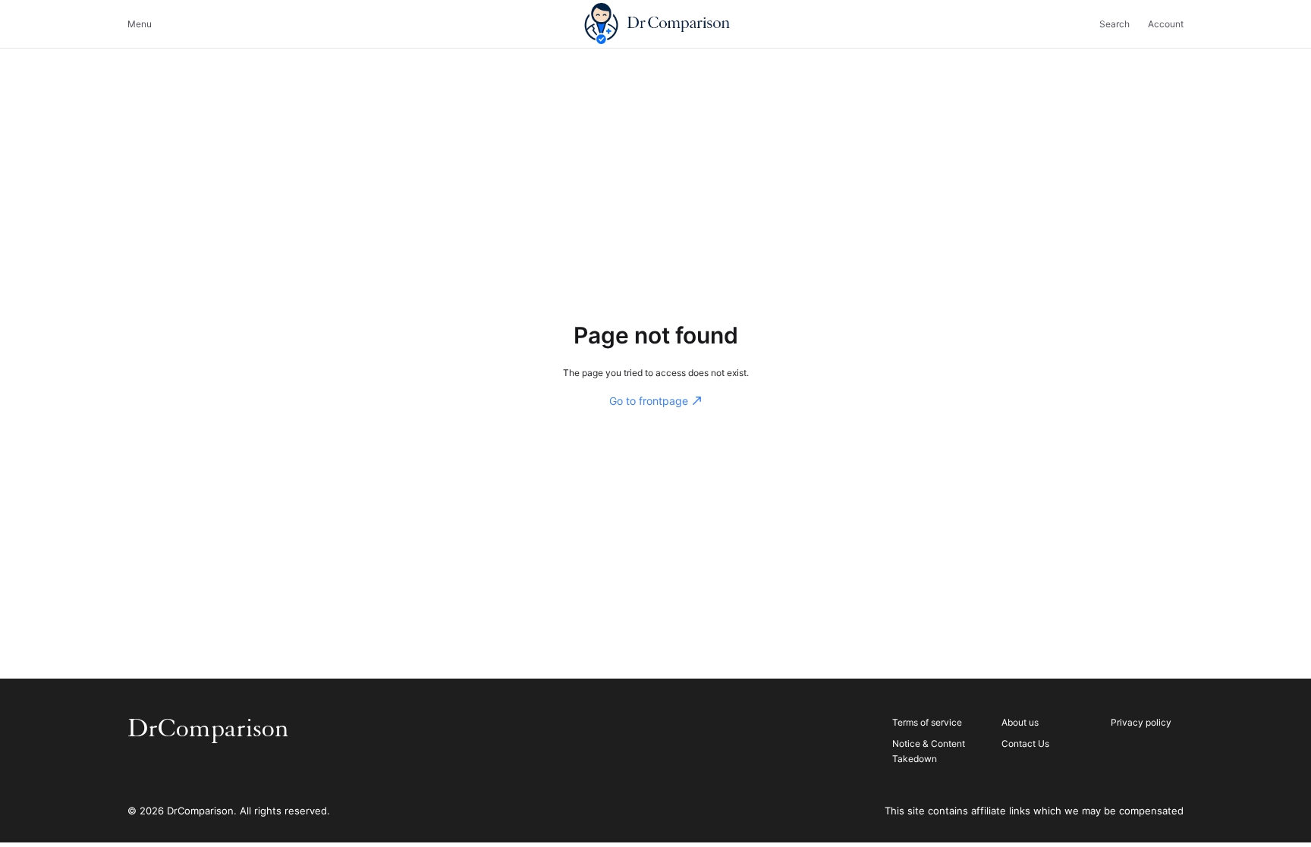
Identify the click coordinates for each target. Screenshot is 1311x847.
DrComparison (208, 728)
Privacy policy (1141, 722)
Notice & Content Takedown (928, 751)
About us (1020, 722)
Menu (139, 24)
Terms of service (927, 722)
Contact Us (1025, 743)
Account (1166, 24)
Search (1114, 24)
